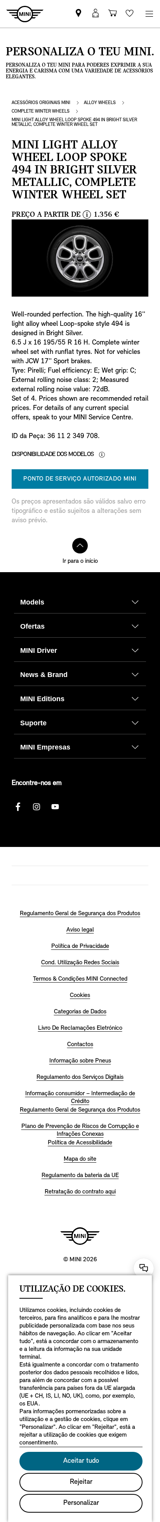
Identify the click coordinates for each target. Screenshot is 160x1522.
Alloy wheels (100, 103)
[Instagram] (36, 807)
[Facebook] (18, 807)
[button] (95, 14)
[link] (78, 14)
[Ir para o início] (80, 545)
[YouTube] (55, 807)
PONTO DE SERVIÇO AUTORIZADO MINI (80, 479)
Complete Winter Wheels (41, 111)
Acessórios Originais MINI (41, 103)
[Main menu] (149, 14)
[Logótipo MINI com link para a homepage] (80, 1236)
